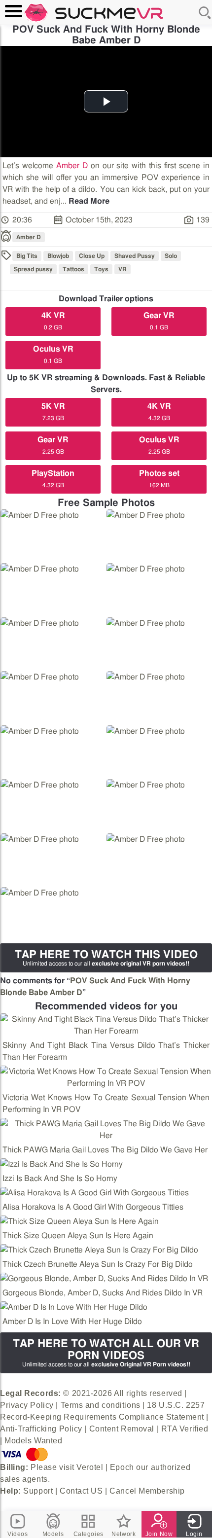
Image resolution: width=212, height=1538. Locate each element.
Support (38, 1491)
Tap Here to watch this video (106, 957)
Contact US (81, 1491)
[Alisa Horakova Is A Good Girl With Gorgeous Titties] (94, 1193)
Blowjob (58, 256)
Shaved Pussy (134, 256)
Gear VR (159, 321)
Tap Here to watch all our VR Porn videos (106, 1352)
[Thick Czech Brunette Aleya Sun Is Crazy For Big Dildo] (99, 1250)
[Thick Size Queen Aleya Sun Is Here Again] (79, 1221)
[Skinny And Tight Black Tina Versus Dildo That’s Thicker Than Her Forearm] (106, 1025)
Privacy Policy (27, 1405)
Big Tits (26, 256)
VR (122, 269)
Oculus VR (53, 354)
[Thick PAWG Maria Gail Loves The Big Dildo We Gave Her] (106, 1130)
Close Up (92, 256)
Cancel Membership (147, 1491)
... (85, 201)
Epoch (122, 1467)
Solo (171, 256)
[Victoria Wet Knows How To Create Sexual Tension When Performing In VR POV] (106, 1077)
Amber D (72, 166)
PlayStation (53, 478)
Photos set (159, 478)
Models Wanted (33, 1440)
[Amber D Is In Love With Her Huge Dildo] (73, 1307)
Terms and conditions (101, 1405)
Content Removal (121, 1429)
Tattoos (73, 269)
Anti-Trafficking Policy (41, 1429)
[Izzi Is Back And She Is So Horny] (61, 1164)
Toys (101, 269)
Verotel (89, 1467)
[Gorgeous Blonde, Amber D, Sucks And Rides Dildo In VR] (104, 1279)
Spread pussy (33, 269)
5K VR (53, 411)
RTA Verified (185, 1429)
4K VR (53, 321)
